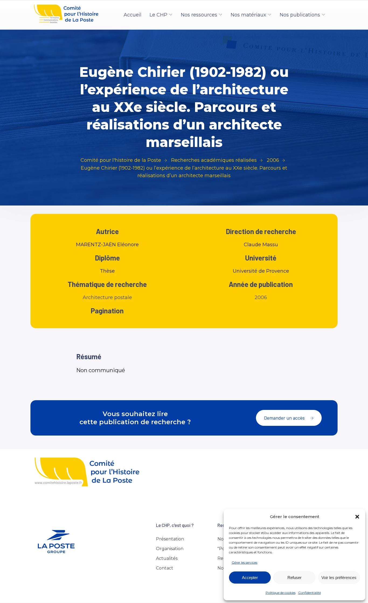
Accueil (132, 15)
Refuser (294, 577)
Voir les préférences (338, 577)
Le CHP (158, 15)
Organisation (169, 548)
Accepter (250, 577)
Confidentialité (309, 593)
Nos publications (300, 15)
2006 (261, 297)
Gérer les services (244, 562)
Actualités (167, 558)
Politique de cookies (281, 593)
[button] (357, 516)
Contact (164, 568)
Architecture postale (107, 297)
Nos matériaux (248, 15)
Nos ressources (199, 15)
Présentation (170, 539)
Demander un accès (284, 418)
